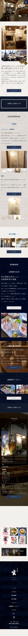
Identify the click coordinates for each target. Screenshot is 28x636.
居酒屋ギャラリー (14, 606)
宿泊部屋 (14, 595)
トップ (14, 588)
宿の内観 (14, 599)
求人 (14, 613)
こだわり (14, 591)
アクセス (14, 610)
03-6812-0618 (5, 466)
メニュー (14, 602)
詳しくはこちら (14, 90)
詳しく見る (14, 147)
